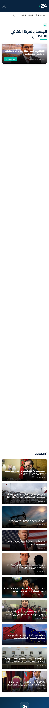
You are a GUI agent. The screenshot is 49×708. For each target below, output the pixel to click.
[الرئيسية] (45, 25)
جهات (14, 15)
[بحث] (4, 6)
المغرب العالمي (26, 15)
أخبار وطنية (40, 15)
